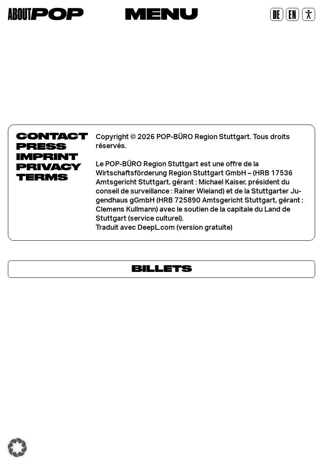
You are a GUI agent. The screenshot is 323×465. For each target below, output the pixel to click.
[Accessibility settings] (309, 14)
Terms (42, 176)
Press (41, 146)
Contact (52, 135)
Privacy (48, 166)
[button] (17, 447)
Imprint (47, 156)
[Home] (46, 14)
